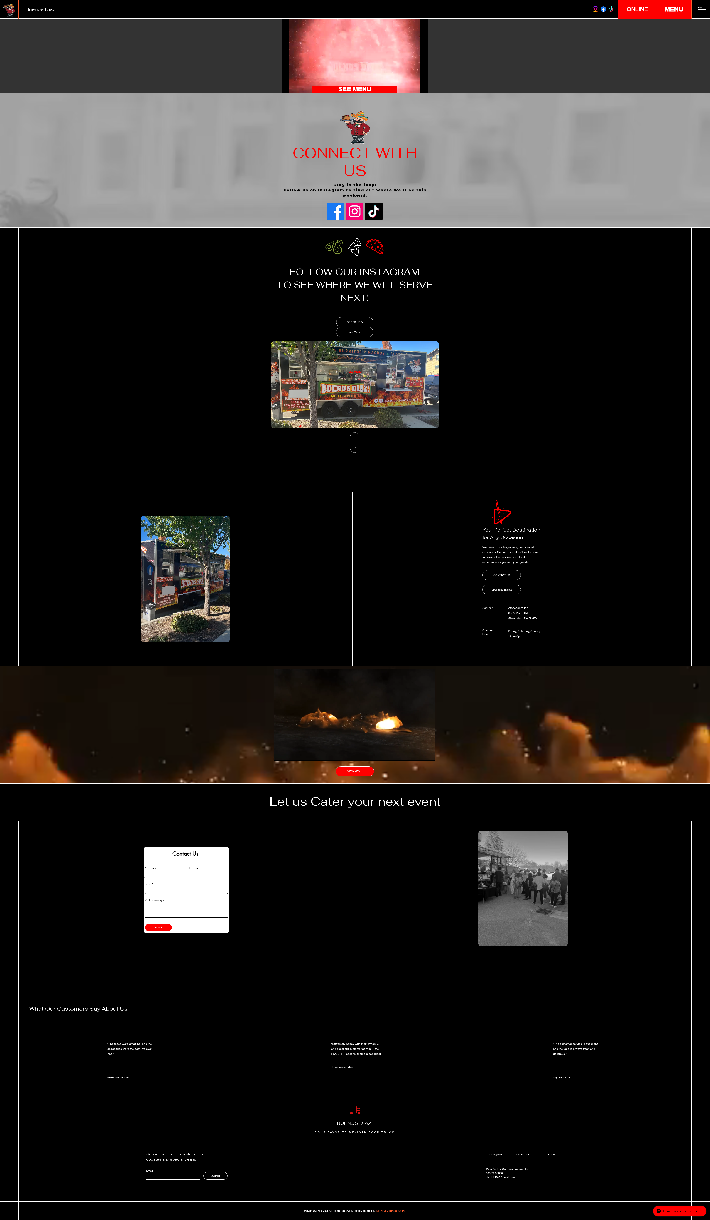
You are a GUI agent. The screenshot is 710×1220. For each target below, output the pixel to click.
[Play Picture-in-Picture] (416, 88)
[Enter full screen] (422, 88)
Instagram (495, 1154)
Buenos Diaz (40, 9)
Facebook (523, 1154)
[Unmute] (293, 88)
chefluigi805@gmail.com (500, 1177)
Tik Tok (550, 1154)
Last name (194, 868)
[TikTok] (611, 9)
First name (150, 868)
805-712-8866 (494, 1173)
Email (148, 884)
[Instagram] (595, 9)
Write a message (154, 900)
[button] (701, 9)
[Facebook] (603, 9)
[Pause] (286, 88)
